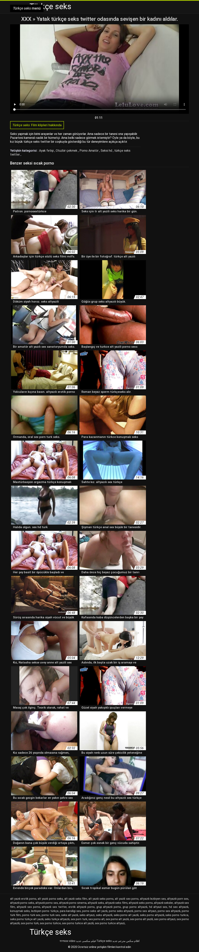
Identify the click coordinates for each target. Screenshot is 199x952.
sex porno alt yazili (141, 919)
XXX (27, 19)
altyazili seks (96, 902)
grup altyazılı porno (108, 906)
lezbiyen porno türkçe (44, 911)
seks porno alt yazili (126, 915)
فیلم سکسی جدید (86, 940)
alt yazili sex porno (126, 898)
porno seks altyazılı (121, 911)
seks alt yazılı (69, 915)
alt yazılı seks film (75, 898)
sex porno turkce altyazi (110, 923)
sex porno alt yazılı (117, 919)
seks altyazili (104, 915)
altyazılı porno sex (46, 902)
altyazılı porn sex (177, 898)
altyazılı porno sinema (72, 902)
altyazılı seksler (163, 902)
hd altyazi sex (158, 906)
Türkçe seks (104, 940)
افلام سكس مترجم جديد (126, 940)
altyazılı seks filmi (116, 902)
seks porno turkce (176, 915)
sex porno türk (30, 923)
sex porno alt (96, 919)
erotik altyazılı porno (81, 906)
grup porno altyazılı (135, 906)
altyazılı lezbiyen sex (153, 898)
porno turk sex (51, 915)
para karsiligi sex (70, 911)
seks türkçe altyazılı (57, 919)
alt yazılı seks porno (100, 898)
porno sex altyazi (145, 911)
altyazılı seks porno (141, 902)
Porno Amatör (89, 150)
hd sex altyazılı (178, 906)
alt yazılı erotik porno (23, 898)
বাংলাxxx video (67, 940)
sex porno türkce (50, 923)
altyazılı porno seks (22, 902)
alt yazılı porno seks (50, 898)
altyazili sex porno (28, 906)
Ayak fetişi (46, 150)
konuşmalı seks (20, 911)
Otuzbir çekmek (67, 150)
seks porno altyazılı (152, 915)
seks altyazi (87, 915)
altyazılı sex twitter (54, 906)
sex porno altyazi (164, 919)
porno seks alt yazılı (94, 911)
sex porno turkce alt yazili (78, 923)
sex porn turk (79, 919)
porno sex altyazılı (169, 911)
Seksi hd (107, 150)
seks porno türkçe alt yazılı (27, 919)
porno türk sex (31, 915)
